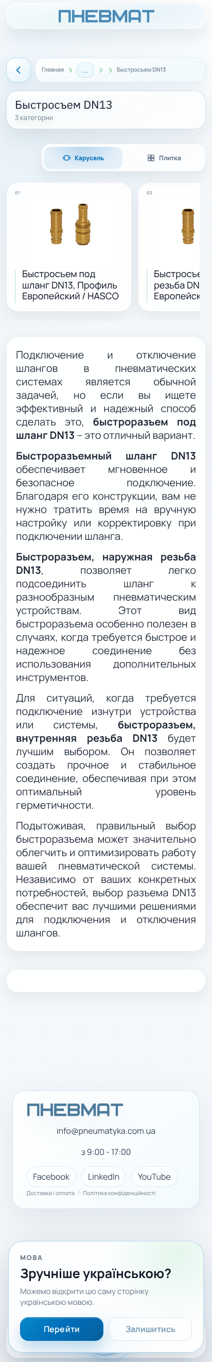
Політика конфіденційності (119, 1193)
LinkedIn (103, 1176)
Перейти (62, 1329)
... (85, 70)
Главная (53, 70)
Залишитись (150, 1329)
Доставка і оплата (50, 1193)
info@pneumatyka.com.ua (106, 1131)
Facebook (51, 1176)
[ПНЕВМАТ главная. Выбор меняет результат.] (106, 16)
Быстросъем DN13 (141, 70)
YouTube (154, 1176)
